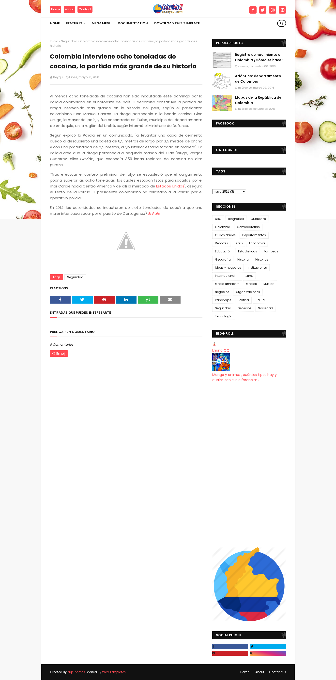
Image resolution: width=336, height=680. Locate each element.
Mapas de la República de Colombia (258, 100)
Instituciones (257, 267)
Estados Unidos (170, 186)
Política (243, 300)
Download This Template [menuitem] (177, 23)
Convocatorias (248, 227)
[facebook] (253, 10)
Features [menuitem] (74, 23)
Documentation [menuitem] (133, 23)
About (69, 9)
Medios (251, 284)
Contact (85, 9)
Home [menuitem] (55, 23)
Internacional (225, 276)
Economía (257, 243)
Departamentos (254, 235)
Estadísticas (247, 251)
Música (269, 284)
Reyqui (58, 77)
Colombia (222, 227)
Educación (223, 251)
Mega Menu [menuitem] (101, 23)
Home (55, 9)
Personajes (223, 300)
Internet (247, 276)
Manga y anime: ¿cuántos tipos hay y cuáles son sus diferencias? (244, 377)
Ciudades (258, 219)
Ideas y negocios (228, 267)
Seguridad (69, 41)
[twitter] (262, 10)
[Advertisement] (249, 465)
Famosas (271, 251)
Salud (260, 300)
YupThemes (76, 672)
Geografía (223, 259)
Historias (261, 259)
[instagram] (272, 10)
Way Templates (114, 672)
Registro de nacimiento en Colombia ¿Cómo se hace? (259, 57)
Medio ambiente (227, 284)
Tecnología (223, 316)
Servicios (244, 308)
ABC (218, 219)
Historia (243, 259)
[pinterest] (282, 10)
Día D (239, 243)
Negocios (222, 292)
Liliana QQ (220, 350)
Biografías (236, 219)
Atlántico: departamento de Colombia (258, 79)
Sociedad (265, 308)
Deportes (221, 243)
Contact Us (277, 672)
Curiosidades (225, 235)
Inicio (54, 41)
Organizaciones (248, 292)
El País (154, 213)
